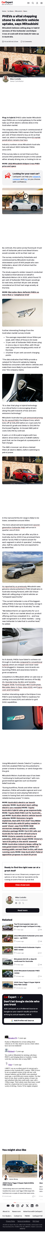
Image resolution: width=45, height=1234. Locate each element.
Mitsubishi (18, 11)
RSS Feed (36, 1221)
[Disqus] (22, 1061)
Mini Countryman (33, 685)
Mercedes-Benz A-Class (12, 687)
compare (16, 179)
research (36, 176)
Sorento (32, 682)
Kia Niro (21, 682)
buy (25, 179)
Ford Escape (20, 685)
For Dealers (7, 1216)
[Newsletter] (28, 3)
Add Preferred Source (24, 1020)
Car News (11, 11)
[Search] (33, 3)
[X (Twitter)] (27, 1205)
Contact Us (18, 1216)
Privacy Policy (10, 1221)
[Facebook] (13, 1205)
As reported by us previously (14, 586)
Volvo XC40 (27, 687)
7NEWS (27, 1216)
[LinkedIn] (32, 1205)
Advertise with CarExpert (32, 1211)
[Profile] (37, 3)
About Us (6, 1211)
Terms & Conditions (23, 1221)
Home (4, 11)
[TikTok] (22, 1205)
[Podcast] (37, 1205)
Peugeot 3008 (8, 685)
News (25, 11)
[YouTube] (8, 1205)
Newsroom (16, 1211)
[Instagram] (17, 1205)
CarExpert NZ (38, 1216)
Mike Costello (15, 79)
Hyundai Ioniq (11, 682)
